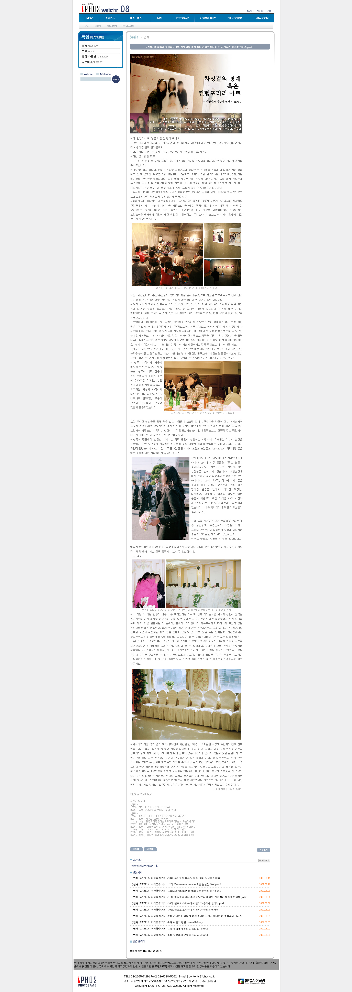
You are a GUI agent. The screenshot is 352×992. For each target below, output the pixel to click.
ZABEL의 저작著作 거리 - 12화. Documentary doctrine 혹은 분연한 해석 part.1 (176, 890)
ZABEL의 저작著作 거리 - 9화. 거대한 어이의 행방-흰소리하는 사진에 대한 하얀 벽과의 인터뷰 (187, 916)
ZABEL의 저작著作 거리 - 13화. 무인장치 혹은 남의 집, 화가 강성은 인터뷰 (176, 878)
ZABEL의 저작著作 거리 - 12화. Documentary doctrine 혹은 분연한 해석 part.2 (176, 884)
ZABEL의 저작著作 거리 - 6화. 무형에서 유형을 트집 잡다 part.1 (170, 935)
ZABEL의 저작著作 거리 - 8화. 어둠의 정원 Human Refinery (167, 922)
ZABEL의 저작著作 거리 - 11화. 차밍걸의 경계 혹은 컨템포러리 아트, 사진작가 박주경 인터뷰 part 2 (189, 897)
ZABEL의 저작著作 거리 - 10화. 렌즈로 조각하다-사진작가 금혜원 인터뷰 (175, 909)
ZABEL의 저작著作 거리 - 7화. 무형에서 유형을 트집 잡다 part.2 (170, 928)
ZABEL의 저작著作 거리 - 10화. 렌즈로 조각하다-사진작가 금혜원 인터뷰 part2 (178, 903)
